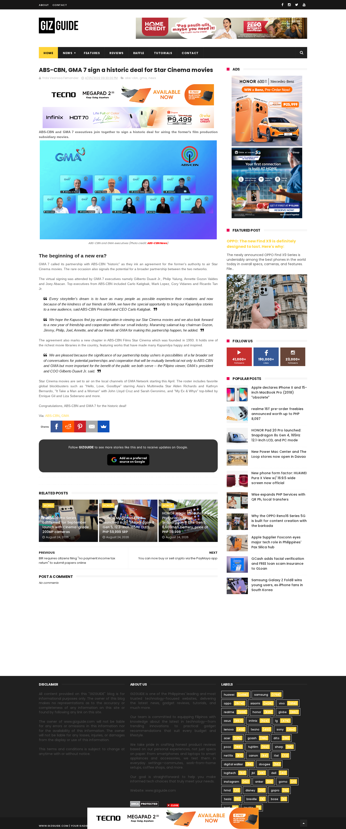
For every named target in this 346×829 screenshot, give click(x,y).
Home (48, 53)
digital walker (233, 764)
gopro (275, 790)
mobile (48, 505)
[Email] (92, 426)
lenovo (229, 729)
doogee (264, 764)
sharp (279, 747)
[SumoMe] (103, 426)
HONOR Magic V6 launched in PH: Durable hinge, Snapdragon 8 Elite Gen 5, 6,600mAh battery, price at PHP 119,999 (187, 522)
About (44, 5)
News (67, 53)
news (152, 78)
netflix (228, 756)
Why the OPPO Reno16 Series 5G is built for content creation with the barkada (279, 520)
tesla (227, 799)
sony (280, 729)
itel (276, 756)
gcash (252, 738)
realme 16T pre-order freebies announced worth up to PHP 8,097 (277, 414)
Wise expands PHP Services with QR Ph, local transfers (278, 497)
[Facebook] (56, 426)
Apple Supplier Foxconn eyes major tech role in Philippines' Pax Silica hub (276, 542)
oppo (227, 703)
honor (108, 505)
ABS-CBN (52, 416)
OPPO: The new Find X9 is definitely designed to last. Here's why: (261, 243)
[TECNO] (173, 818)
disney (250, 790)
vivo (282, 703)
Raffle (138, 53)
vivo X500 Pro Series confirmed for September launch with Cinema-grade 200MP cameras (65, 525)
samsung (261, 695)
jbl (253, 773)
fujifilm (253, 747)
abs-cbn (131, 78)
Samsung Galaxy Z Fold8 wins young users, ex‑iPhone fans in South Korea (277, 585)
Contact (59, 5)
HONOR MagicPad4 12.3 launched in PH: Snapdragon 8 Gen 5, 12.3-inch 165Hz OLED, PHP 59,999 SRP (128, 525)
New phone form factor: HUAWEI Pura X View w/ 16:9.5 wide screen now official (279, 478)
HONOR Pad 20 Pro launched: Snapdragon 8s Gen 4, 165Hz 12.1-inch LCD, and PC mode (276, 435)
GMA (65, 416)
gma (143, 78)
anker (259, 782)
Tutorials (163, 53)
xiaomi (255, 703)
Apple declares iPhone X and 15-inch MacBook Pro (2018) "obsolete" (279, 392)
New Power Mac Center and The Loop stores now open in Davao (278, 454)
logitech (230, 773)
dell (273, 773)
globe (282, 712)
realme (229, 712)
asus (227, 721)
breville (251, 799)
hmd (227, 790)
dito (276, 738)
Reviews (116, 53)
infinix (253, 721)
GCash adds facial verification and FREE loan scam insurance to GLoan (277, 563)
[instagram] (289, 4)
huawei (229, 695)
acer (227, 738)
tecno (255, 729)
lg (276, 721)
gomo (283, 782)
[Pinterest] (80, 426)
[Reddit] (68, 426)
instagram (231, 782)
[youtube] (304, 4)
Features (92, 53)
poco (227, 747)
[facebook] (282, 4)
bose (274, 799)
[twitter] (297, 4)
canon (253, 756)
